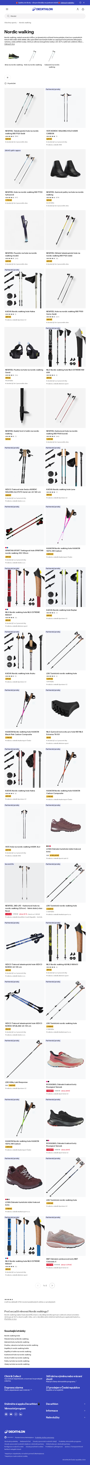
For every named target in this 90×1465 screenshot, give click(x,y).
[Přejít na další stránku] (52, 1285)
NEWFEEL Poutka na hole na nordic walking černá (24, 371)
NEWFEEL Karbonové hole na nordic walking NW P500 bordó (62, 432)
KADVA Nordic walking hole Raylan (61, 610)
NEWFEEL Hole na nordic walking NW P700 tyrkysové (23, 193)
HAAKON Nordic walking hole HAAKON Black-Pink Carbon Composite (22, 733)
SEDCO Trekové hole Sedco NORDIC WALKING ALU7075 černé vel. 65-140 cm (23, 490)
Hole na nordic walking (33, 65)
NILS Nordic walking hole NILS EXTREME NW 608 (65, 371)
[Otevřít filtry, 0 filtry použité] (7, 77)
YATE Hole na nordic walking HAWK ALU (22, 847)
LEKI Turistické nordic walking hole (61, 673)
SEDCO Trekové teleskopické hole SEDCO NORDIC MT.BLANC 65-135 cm (23, 1024)
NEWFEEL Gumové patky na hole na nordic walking (65, 193)
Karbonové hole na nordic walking (17, 1355)
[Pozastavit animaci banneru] (80, 2)
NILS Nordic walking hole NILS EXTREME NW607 (22, 613)
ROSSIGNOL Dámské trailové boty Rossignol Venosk (61, 1085)
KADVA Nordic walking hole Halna (20, 311)
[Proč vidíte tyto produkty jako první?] (5, 83)
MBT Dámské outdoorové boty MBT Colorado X (62, 1260)
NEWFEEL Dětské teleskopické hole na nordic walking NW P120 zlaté (63, 254)
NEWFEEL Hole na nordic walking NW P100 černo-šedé (64, 312)
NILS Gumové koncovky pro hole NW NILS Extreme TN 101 (64, 733)
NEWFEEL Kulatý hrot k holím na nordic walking (22, 432)
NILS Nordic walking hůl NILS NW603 (62, 964)
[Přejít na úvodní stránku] (42, 9)
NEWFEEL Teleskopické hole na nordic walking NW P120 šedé (22, 132)
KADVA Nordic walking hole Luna (60, 489)
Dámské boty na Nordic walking (16, 1342)
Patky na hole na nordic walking (16, 1361)
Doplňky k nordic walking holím (16, 1348)
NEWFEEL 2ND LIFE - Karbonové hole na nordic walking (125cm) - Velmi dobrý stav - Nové (24, 908)
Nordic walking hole (12, 1336)
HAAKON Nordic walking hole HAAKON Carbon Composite (63, 792)
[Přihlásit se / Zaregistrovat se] (77, 9)
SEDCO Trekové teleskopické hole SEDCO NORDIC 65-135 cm (23, 965)
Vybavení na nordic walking (51, 66)
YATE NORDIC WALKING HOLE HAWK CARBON (62, 132)
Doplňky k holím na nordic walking (17, 1351)
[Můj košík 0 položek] (83, 9)
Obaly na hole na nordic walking (16, 1364)
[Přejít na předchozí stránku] (37, 1285)
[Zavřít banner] (84, 2)
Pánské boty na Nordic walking (16, 1339)
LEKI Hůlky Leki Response (16, 1082)
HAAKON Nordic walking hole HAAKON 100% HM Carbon (63, 549)
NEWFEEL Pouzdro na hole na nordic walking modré (21, 254)
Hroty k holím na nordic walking (16, 1358)
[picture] (24, 108)
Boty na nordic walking (14, 65)
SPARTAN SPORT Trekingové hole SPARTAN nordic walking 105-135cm (24, 551)
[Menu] (7, 9)
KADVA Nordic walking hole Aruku (20, 673)
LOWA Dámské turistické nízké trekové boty (63, 850)
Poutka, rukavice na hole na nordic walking (21, 1345)
